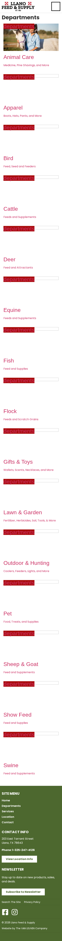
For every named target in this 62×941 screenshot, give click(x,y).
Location (8, 817)
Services (8, 811)
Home (6, 800)
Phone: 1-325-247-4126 (18, 850)
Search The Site (11, 902)
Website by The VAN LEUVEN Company (24, 928)
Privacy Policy (32, 902)
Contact (8, 822)
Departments (11, 806)
